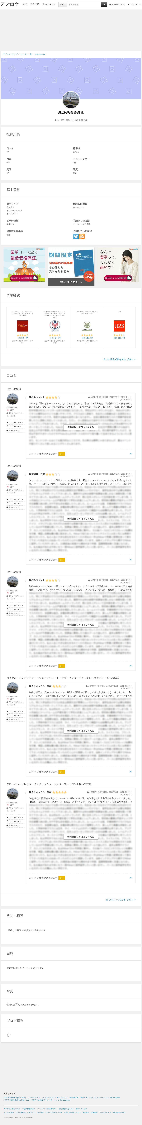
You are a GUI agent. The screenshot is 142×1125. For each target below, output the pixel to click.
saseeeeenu (12, 407)
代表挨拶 (94, 1112)
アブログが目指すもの (12, 1109)
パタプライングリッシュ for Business (104, 1097)
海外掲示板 (73, 1097)
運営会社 (86, 1112)
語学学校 (34, 4)
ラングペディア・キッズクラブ (54, 1097)
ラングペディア (34, 1097)
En (140, 4)
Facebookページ (119, 1112)
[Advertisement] (71, 30)
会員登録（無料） (119, 4)
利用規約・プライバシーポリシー (49, 1112)
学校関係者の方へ (29, 1109)
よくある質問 (9, 1112)
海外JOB (84, 1097)
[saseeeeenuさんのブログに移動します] (82, 236)
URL (130, 454)
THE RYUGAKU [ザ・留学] (15, 1097)
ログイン (133, 4)
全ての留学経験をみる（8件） (119, 359)
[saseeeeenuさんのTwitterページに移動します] (76, 236)
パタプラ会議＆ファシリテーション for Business (50, 1100)
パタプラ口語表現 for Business (16, 1100)
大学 (25, 4)
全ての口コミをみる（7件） (120, 899)
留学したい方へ (82, 1109)
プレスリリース (105, 1112)
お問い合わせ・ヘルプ (72, 1112)
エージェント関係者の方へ (47, 1109)
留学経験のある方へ (66, 1109)
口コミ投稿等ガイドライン (26, 1112)
